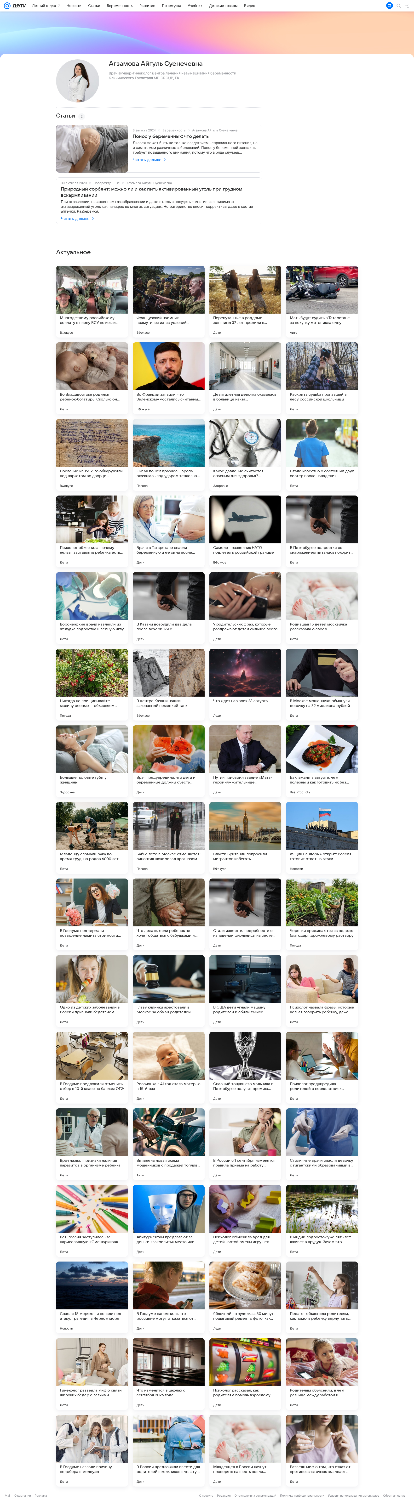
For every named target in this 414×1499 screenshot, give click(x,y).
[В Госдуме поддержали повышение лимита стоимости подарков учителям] (92, 914)
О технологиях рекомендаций (255, 1495)
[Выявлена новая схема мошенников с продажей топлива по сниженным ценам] (169, 1144)
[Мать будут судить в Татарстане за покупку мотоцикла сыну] (322, 302)
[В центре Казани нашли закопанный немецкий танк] (169, 685)
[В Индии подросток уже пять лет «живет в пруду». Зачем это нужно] (322, 1221)
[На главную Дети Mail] (18, 5)
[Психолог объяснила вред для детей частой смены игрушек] (245, 1221)
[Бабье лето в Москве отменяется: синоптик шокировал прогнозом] (169, 838)
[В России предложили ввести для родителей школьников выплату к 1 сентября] (169, 1451)
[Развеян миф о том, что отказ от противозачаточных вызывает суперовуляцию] (322, 1451)
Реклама (41, 1495)
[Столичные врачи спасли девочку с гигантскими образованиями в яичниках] (322, 1144)
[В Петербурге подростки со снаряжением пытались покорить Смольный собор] (322, 531)
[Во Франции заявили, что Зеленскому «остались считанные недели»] (169, 378)
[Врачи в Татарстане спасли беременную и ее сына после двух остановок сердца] (169, 531)
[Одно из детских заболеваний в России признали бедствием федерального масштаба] (92, 991)
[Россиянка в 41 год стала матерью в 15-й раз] (169, 1068)
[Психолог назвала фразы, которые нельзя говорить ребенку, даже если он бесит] (322, 991)
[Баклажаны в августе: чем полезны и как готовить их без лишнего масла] (322, 761)
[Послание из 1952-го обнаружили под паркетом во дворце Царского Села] (92, 455)
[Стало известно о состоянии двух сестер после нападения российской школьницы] (322, 455)
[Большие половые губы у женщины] (92, 761)
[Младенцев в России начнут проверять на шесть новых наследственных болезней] (245, 1451)
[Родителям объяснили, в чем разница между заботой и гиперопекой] (322, 1374)
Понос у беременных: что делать (171, 136)
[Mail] (7, 5)
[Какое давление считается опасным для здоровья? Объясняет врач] (245, 455)
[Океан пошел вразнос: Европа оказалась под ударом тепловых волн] (169, 455)
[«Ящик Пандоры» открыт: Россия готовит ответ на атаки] (322, 838)
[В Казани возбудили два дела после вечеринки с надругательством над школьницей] (169, 608)
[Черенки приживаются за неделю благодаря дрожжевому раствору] (322, 914)
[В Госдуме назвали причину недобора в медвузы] (92, 1451)
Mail (8, 1495)
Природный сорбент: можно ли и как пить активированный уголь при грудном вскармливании (151, 192)
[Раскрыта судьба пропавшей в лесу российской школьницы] (322, 378)
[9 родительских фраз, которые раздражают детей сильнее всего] (245, 608)
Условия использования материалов (353, 1495)
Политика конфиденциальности (302, 1495)
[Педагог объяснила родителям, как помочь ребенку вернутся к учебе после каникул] (322, 1297)
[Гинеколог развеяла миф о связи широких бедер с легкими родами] (92, 1374)
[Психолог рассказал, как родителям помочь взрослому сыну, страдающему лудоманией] (245, 1374)
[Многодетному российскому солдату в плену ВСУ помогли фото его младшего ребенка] (92, 302)
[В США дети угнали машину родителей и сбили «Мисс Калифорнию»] (245, 991)
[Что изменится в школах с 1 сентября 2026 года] (169, 1374)
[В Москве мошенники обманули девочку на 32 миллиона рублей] (322, 685)
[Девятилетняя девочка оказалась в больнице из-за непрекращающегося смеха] (245, 378)
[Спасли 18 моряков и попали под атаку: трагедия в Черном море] (92, 1297)
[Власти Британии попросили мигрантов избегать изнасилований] (245, 838)
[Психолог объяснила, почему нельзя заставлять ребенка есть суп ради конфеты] (92, 531)
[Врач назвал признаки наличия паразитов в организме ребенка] (92, 1144)
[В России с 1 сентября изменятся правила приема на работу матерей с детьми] (245, 1144)
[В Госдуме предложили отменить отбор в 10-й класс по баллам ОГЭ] (92, 1068)
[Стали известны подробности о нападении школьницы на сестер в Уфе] (245, 914)
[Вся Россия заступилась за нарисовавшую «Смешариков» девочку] (92, 1221)
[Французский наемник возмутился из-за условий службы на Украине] (169, 302)
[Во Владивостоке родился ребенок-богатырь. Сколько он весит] (92, 378)
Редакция (224, 1495)
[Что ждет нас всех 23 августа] (245, 685)
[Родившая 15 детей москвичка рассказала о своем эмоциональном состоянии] (322, 608)
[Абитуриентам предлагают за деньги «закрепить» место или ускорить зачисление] (169, 1221)
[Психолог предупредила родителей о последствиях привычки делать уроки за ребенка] (322, 1068)
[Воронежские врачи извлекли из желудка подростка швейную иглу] (92, 608)
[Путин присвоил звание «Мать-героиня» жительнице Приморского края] (245, 761)
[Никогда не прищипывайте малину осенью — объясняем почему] (92, 685)
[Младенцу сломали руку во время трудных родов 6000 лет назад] (92, 838)
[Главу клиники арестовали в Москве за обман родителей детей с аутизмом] (169, 991)
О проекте (206, 1495)
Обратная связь (394, 1495)
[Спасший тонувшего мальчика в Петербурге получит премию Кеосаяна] (245, 1068)
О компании (22, 1495)
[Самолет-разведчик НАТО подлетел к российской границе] (245, 531)
